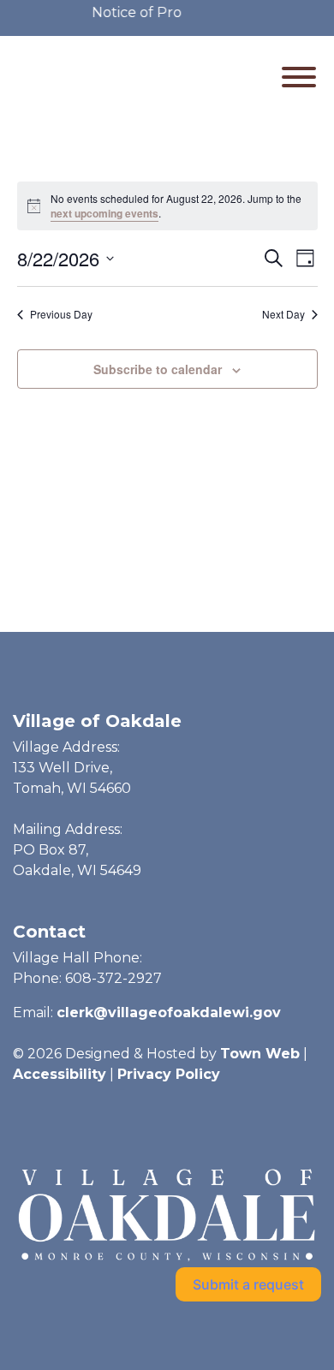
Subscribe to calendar (157, 369)
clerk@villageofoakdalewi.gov (169, 1012)
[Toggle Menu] (299, 77)
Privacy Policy (168, 1074)
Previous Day (61, 314)
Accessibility (59, 1074)
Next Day (283, 314)
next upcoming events (104, 213)
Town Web (260, 1053)
